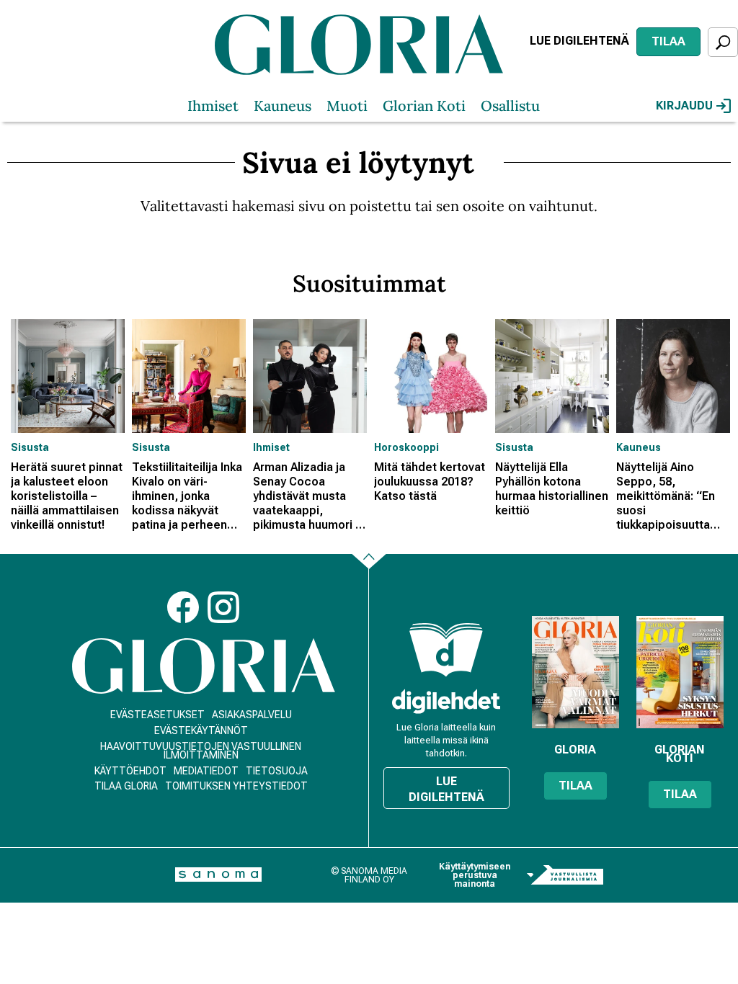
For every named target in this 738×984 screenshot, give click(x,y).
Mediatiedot (206, 771)
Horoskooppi (406, 447)
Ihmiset (213, 106)
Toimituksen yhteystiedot (236, 786)
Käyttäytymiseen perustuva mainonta (474, 875)
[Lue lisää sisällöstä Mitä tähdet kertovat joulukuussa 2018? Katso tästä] (431, 376)
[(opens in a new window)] (446, 701)
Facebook (183, 607)
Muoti (347, 106)
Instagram (223, 607)
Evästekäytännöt (201, 730)
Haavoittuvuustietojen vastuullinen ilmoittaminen (200, 751)
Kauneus (282, 106)
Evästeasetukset (157, 714)
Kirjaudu (684, 105)
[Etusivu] (203, 666)
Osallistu (510, 106)
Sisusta (30, 447)
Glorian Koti (424, 106)
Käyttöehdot (130, 771)
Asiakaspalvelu (252, 714)
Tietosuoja (277, 771)
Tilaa (668, 41)
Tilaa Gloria (126, 786)
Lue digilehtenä (579, 41)
